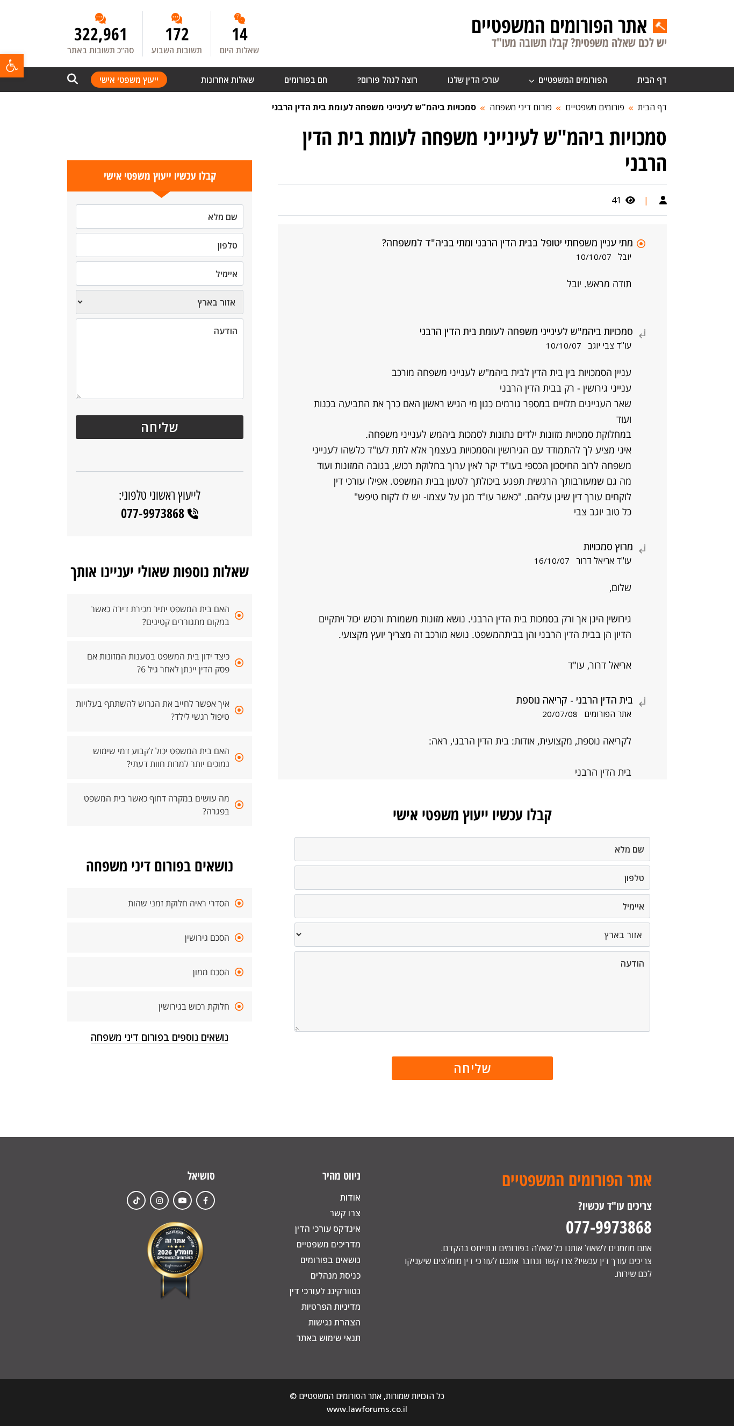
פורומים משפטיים (594, 107)
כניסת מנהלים (336, 1275)
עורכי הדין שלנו (473, 79)
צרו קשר (345, 1213)
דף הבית (652, 79)
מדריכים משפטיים (329, 1244)
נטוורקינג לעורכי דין (325, 1291)
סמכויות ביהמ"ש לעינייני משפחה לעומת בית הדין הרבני (374, 107)
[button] (12, 65)
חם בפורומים (305, 79)
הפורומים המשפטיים (571, 79)
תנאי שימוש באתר (328, 1338)
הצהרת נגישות (334, 1322)
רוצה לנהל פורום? (387, 79)
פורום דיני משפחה (521, 107)
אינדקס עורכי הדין (328, 1229)
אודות (350, 1197)
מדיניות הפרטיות (331, 1307)
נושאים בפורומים (330, 1260)
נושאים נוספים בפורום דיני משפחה (159, 1037)
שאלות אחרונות (227, 79)
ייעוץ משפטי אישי (129, 79)
